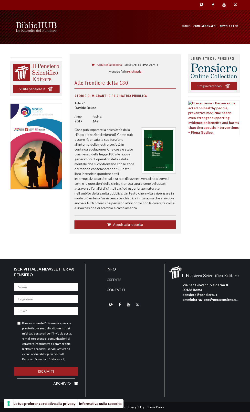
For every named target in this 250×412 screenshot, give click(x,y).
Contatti (116, 290)
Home (186, 26)
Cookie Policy (155, 407)
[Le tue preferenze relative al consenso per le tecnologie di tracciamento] (8, 403)
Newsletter (229, 26)
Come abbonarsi (205, 26)
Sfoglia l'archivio (210, 86)
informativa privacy (58, 323)
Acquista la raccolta (109, 64)
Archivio (62, 383)
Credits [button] (114, 280)
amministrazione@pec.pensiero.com (211, 299)
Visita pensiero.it (32, 89)
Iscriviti (46, 371)
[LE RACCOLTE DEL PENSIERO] (36, 27)
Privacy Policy (136, 407)
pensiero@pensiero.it (199, 295)
